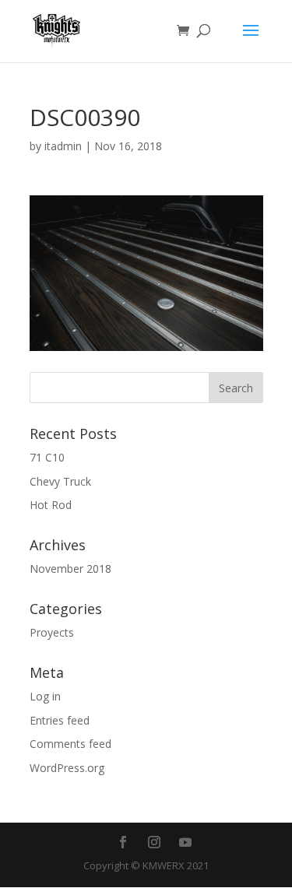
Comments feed (70, 743)
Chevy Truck (60, 481)
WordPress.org (67, 767)
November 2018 (70, 568)
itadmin (63, 146)
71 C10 (47, 457)
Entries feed (60, 720)
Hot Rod (51, 504)
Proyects (52, 632)
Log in (45, 696)
